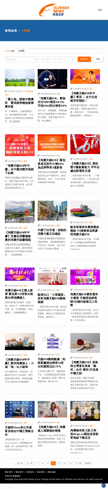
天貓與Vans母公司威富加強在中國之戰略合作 (19, 431)
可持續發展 (28, 91)
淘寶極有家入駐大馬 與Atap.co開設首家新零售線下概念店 (84, 434)
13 (70, 463)
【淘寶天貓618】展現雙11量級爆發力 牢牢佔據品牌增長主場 (85, 167)
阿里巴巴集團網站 (13, 476)
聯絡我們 (19, 472)
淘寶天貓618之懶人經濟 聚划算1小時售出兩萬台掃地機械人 (19, 294)
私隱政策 (30, 472)
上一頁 (30, 463)
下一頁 (78, 463)
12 (65, 463)
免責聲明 (41, 472)
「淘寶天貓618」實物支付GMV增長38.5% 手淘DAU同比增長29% (52, 102)
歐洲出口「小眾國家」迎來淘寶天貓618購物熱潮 (52, 298)
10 (53, 463)
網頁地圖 (52, 472)
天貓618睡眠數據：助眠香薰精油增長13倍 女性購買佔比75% (52, 362)
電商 (7, 95)
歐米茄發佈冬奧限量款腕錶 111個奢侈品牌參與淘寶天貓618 (84, 230)
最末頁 (88, 463)
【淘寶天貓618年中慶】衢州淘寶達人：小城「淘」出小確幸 (19, 363)
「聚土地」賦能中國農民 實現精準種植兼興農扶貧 (19, 102)
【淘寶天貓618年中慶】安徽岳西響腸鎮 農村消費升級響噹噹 (18, 236)
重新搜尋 (84, 59)
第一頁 (20, 463)
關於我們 (9, 472)
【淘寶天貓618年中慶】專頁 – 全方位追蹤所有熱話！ (83, 97)
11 (59, 463)
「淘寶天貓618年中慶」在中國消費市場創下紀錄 (19, 169)
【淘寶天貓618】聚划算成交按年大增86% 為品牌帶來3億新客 (52, 163)
